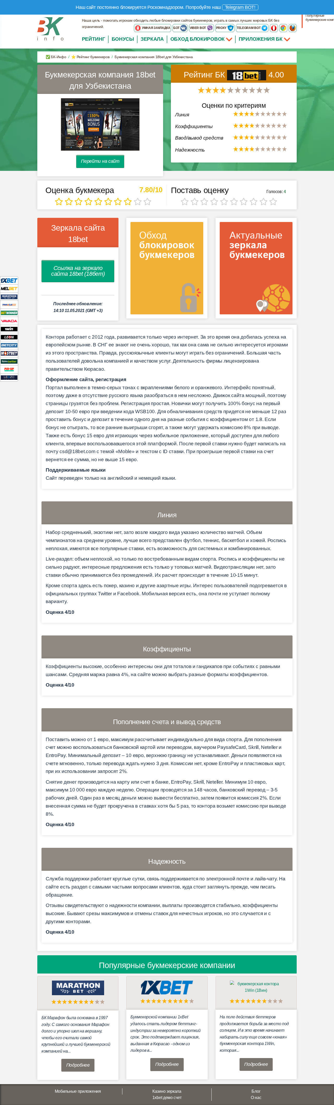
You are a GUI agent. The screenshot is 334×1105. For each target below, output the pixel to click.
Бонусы (123, 39)
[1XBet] (9, 280)
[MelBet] (9, 288)
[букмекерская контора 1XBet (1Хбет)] (167, 987)
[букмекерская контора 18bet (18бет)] (248, 74)
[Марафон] (9, 296)
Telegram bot (249, 28)
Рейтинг (93, 39)
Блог (256, 1091)
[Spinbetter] (9, 361)
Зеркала (152, 39)
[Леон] (9, 337)
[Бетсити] (9, 345)
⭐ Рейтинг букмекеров (90, 57)
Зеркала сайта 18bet (78, 233)
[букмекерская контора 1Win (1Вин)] (256, 987)
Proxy (221, 28)
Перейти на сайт (100, 161)
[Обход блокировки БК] (166, 270)
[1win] (9, 329)
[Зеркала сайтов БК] (256, 270)
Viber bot (198, 28)
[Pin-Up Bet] (9, 369)
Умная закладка (155, 28)
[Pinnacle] (9, 304)
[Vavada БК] (9, 321)
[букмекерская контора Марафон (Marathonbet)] (78, 987)
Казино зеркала (166, 1091)
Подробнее (78, 1065)
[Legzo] (9, 377)
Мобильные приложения (78, 1091)
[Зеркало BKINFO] (50, 28)
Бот (176, 28)
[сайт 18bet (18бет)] (100, 124)
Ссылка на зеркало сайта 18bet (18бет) (78, 271)
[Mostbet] (9, 353)
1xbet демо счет (167, 1097)
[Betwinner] (9, 312)
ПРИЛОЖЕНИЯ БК (261, 39)
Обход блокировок (197, 39)
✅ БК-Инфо (56, 57)
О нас (256, 1097)
